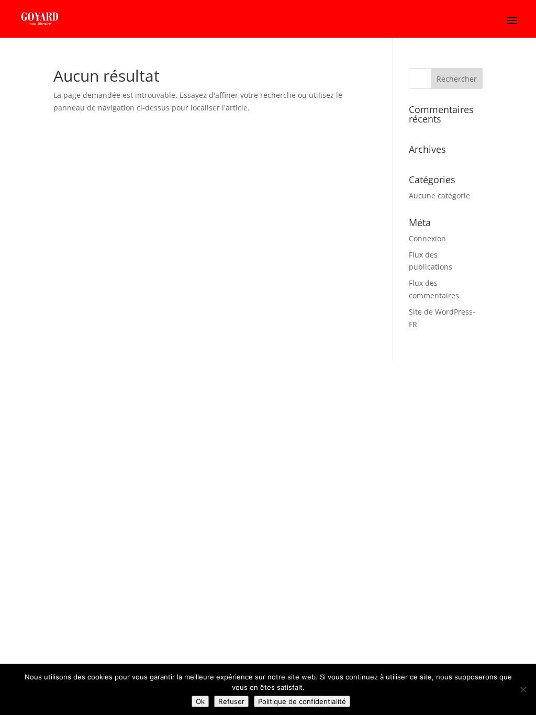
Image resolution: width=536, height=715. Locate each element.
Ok (200, 701)
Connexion (427, 238)
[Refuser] (523, 689)
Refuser (231, 701)
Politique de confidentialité (302, 701)
